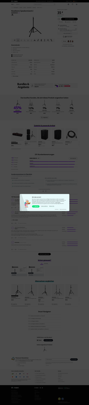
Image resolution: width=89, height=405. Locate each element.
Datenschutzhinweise (63, 209)
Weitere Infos (51, 206)
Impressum (57, 209)
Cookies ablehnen (44, 206)
